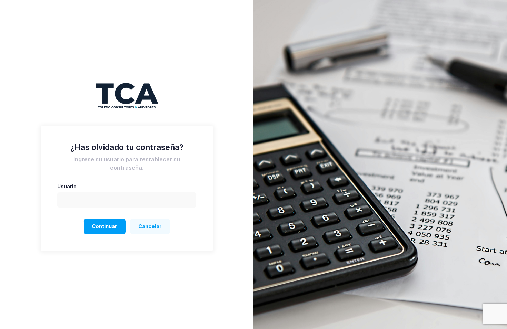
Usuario (67, 186)
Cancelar (150, 226)
